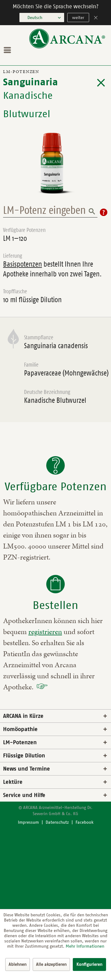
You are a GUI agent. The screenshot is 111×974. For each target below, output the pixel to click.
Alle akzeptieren (51, 964)
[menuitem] (9, 50)
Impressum (28, 822)
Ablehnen (18, 964)
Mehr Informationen (85, 946)
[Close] (96, 18)
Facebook (84, 822)
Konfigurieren (89, 964)
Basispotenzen (22, 264)
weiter (78, 17)
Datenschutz (57, 822)
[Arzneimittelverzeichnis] (101, 83)
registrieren (45, 631)
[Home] (67, 47)
